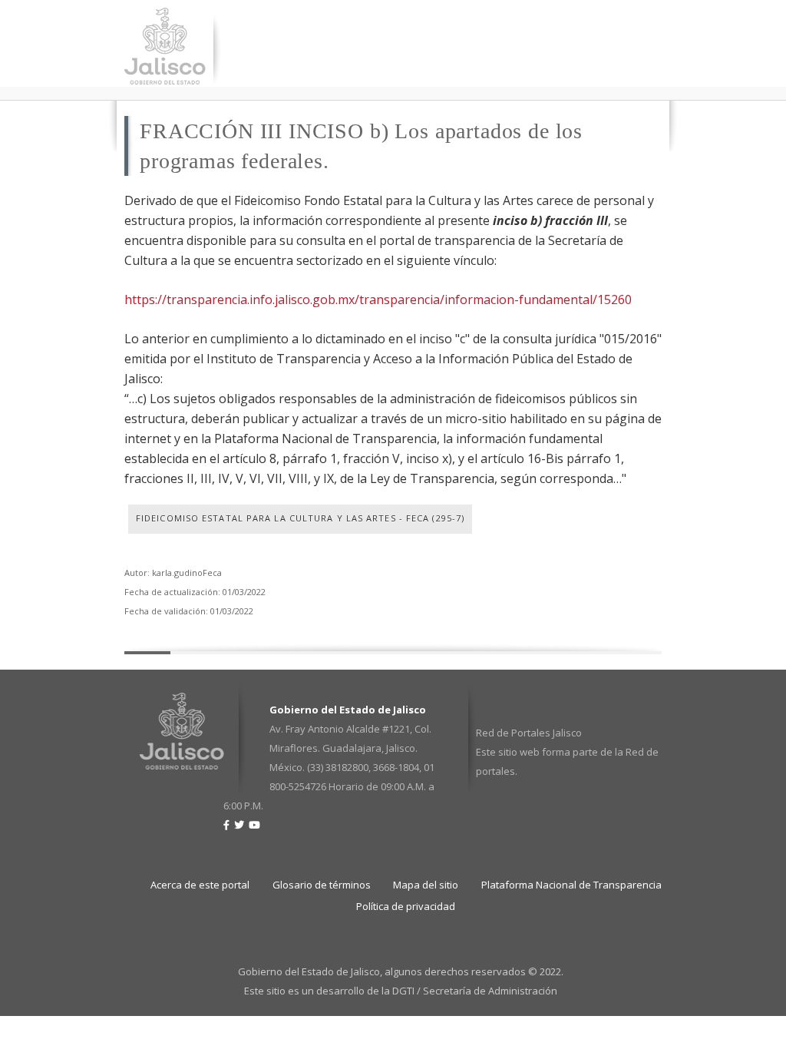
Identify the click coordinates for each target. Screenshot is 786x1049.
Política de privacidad (405, 906)
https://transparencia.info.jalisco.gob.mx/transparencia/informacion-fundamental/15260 (378, 299)
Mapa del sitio (425, 885)
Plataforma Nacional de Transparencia (571, 885)
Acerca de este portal (199, 885)
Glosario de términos (321, 885)
